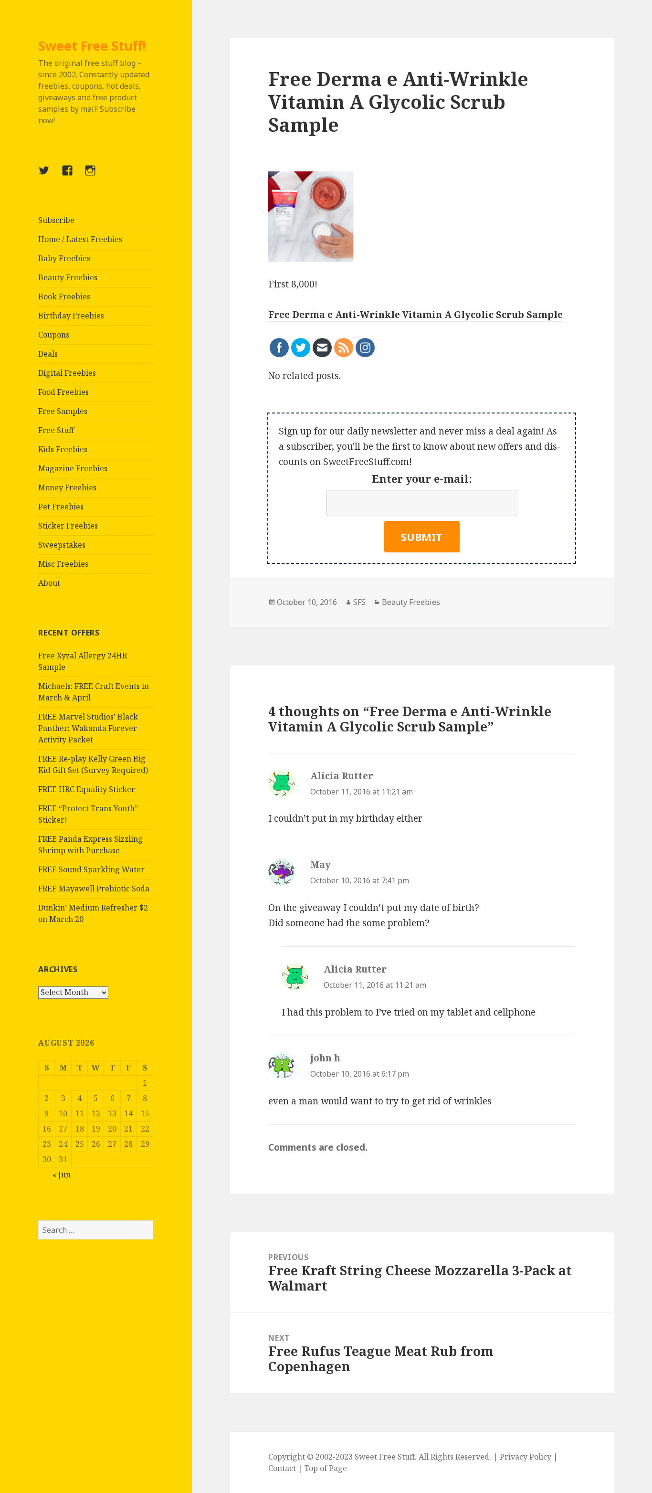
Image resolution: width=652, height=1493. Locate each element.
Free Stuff (56, 430)
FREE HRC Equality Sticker (86, 789)
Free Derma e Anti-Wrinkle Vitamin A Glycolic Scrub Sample (415, 314)
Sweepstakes (61, 545)
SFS (359, 602)
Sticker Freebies (68, 525)
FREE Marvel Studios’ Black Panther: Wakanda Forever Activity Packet (88, 728)
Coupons (53, 334)
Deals (48, 354)
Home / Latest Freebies (80, 239)
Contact (282, 1468)
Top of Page (326, 1468)
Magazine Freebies (72, 468)
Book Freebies (64, 296)
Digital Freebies (67, 373)
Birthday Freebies (71, 315)
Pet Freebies (61, 506)
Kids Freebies (62, 449)
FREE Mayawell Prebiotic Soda (93, 888)
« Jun (62, 1174)
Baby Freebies (64, 258)
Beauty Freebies (67, 277)
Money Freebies (67, 487)
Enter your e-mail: (422, 478)
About (49, 583)
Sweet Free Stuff (385, 1456)
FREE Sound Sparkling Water (91, 869)
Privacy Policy (525, 1456)
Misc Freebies (63, 564)
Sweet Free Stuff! (92, 45)
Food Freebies (63, 392)
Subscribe (56, 220)
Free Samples (62, 411)
